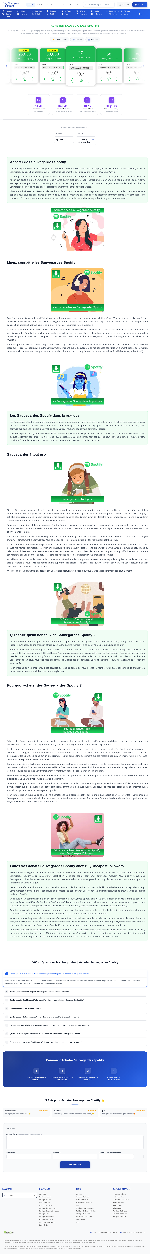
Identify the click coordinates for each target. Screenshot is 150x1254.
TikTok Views (117, 1208)
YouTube (68, 11)
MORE (8, 17)
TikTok (23, 11)
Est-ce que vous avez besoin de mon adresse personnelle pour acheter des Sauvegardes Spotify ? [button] (50, 974)
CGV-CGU (42, 1194)
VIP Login (125, 5)
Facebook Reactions (120, 1214)
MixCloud (112, 14)
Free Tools (70, 5)
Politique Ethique (45, 1214)
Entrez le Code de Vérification (110, 1153)
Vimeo (126, 14)
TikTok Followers (119, 1202)
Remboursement (45, 1197)
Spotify (96, 11)
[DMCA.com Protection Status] (8, 1233)
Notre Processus (52, 5)
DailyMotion (98, 14)
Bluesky (8, 14)
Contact (79, 1194)
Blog (77, 1205)
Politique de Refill (45, 1200)
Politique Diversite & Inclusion (49, 1211)
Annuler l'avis (11, 1134)
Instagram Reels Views (121, 1200)
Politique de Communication (86, 1211)
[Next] (142, 66)
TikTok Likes (117, 1205)
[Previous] (8, 66)
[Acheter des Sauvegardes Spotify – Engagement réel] (13, 4)
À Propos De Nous (82, 1197)
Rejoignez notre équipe (84, 1202)
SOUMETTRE (75, 1164)
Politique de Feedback (47, 1216)
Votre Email (57, 1153)
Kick (66, 14)
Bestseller (40, 5)
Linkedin (38, 14)
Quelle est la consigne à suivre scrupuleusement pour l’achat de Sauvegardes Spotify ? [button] (45, 1034)
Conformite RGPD (45, 1205)
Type (16, 64)
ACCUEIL (31, 5)
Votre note (10, 1128)
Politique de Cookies (46, 1219)
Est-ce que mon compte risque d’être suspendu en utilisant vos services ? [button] (40, 992)
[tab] (36, 1074)
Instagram (9, 11)
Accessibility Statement (84, 1216)
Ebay (140, 14)
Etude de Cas (43, 1225)
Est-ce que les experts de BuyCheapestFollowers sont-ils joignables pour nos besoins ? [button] (46, 1042)
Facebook (38, 11)
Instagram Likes (118, 1197)
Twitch (52, 14)
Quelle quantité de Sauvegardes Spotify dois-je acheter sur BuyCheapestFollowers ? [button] (44, 1017)
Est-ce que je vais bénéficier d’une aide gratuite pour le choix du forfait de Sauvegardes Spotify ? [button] (49, 1025)
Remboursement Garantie (85, 1208)
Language (7, 1189)
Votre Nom (10, 1153)
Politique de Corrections (47, 1208)
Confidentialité (44, 1202)
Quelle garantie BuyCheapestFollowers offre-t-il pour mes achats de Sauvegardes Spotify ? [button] (47, 1000)
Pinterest (82, 14)
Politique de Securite (83, 1214)
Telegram (53, 11)
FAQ (62, 5)
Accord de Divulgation (46, 1222)
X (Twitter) (83, 11)
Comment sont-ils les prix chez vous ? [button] (25, 1008)
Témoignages (80, 1219)
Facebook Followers (120, 1211)
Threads (127, 11)
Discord (23, 14)
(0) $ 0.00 (141, 5)
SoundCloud (113, 11)
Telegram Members (120, 1216)
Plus (78, 5)
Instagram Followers (120, 1194)
